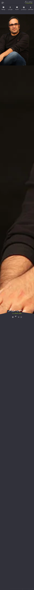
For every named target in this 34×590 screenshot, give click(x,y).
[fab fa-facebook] (13, 317)
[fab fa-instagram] (21, 317)
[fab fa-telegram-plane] (18, 317)
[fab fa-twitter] (15, 317)
